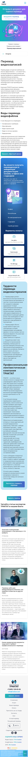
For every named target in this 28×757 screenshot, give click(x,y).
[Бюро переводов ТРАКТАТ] (4, 3)
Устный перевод (14, 718)
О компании (14, 700)
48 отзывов (12, 745)
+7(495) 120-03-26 (14, 689)
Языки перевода (14, 705)
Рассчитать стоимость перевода (14, 484)
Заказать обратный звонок (11, 154)
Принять (25, 753)
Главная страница (13, 44)
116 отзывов (17, 739)
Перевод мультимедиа (13, 46)
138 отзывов (17, 742)
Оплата (14, 708)
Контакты (14, 713)
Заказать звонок (14, 696)
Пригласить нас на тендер (14, 710)
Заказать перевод (14, 498)
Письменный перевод (14, 721)
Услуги (14, 703)
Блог (14, 716)
